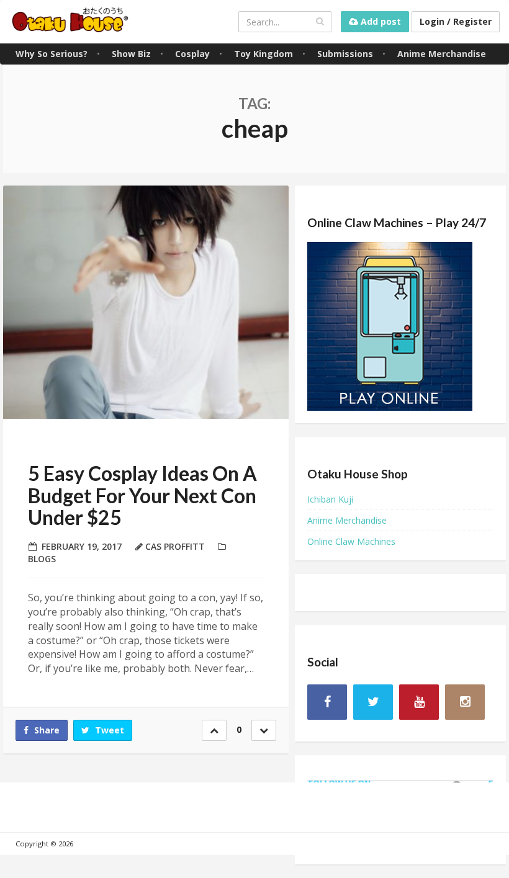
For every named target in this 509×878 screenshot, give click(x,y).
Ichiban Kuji (330, 499)
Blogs (42, 559)
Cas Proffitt (175, 546)
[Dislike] (263, 730)
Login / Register (456, 21)
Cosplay (192, 54)
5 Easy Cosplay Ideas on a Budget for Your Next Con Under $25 (142, 495)
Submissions (345, 54)
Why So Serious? (52, 54)
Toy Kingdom (263, 54)
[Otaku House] (71, 21)
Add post (379, 21)
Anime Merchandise (441, 54)
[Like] (214, 730)
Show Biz (131, 54)
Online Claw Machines (351, 541)
